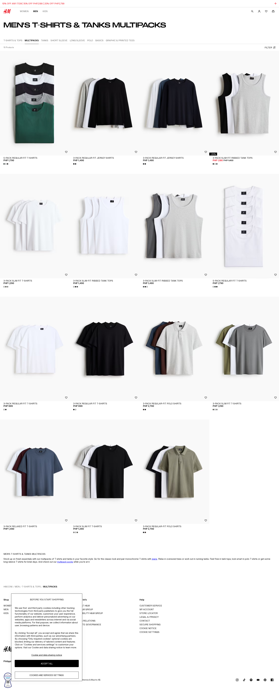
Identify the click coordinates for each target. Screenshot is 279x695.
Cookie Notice (148, 628)
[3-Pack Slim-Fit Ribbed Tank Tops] (244, 103)
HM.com (7, 586)
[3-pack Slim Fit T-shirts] (35, 226)
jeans (154, 559)
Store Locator (149, 613)
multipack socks (65, 562)
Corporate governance (86, 624)
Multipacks (50, 586)
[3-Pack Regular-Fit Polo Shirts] (174, 349)
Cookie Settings (149, 632)
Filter (268, 47)
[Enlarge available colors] (6, 164)
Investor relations (83, 621)
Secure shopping (150, 624)
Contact (145, 621)
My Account (147, 609)
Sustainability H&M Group (87, 613)
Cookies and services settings (46, 675)
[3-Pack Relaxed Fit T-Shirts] (35, 471)
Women (24, 11)
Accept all (47, 663)
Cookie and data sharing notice (46, 655)
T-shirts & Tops (31, 586)
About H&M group (82, 609)
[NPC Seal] (7, 680)
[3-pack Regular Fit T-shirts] (35, 349)
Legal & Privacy (149, 617)
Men (35, 11)
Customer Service (151, 605)
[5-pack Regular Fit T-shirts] (35, 103)
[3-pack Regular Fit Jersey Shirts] (105, 103)
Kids (45, 11)
